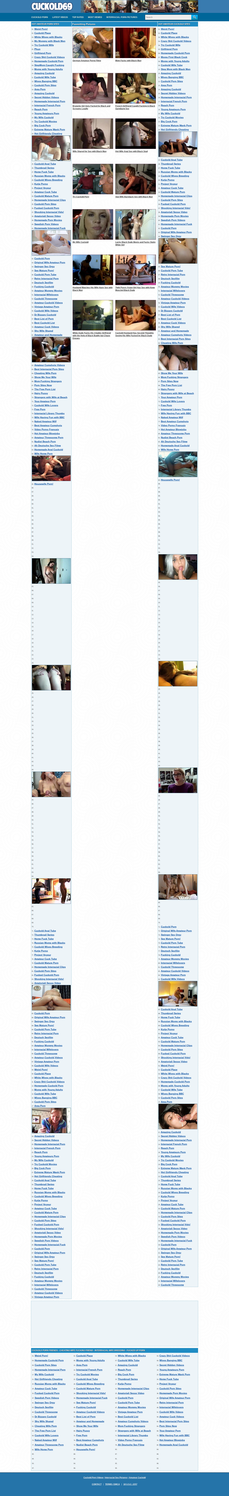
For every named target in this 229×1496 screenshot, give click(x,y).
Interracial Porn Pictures (121, 17)
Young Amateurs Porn (46, 113)
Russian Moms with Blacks (49, 176)
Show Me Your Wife (45, 377)
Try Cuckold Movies (45, 121)
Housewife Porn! (43, 484)
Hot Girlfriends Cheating (48, 133)
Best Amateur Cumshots (48, 425)
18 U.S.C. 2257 (130, 1484)
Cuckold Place (42, 33)
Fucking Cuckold (44, 286)
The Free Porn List (44, 389)
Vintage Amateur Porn (46, 306)
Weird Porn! (41, 29)
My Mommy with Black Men (49, 41)
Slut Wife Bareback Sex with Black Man (134, 197)
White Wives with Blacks (48, 37)
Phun (37, 49)
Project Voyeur (42, 188)
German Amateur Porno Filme (87, 60)
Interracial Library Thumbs (49, 413)
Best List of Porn (44, 318)
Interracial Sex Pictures (116, 1477)
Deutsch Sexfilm (43, 282)
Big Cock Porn (42, 125)
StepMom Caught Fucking (49, 65)
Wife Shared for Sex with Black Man (89, 151)
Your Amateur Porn (45, 401)
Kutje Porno (41, 184)
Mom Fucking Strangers (48, 381)
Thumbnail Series (44, 167)
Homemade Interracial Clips (50, 200)
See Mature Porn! (44, 270)
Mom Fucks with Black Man (128, 60)
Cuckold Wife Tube (45, 77)
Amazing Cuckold (44, 73)
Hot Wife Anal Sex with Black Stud (131, 151)
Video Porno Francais (46, 429)
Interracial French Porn (47, 105)
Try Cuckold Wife (44, 45)
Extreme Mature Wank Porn (49, 129)
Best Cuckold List (44, 322)
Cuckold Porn (39, 17)
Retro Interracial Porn (46, 278)
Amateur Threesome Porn (48, 437)
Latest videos (60, 17)
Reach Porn (41, 109)
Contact (97, 1484)
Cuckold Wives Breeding (48, 180)
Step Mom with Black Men (175, 69)
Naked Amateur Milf (45, 421)
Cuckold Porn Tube (45, 274)
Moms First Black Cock (174, 57)
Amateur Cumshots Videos (49, 365)
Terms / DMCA (112, 1484)
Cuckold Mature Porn (46, 196)
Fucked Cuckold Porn (46, 208)
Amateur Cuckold (137, 1477)
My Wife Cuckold (44, 117)
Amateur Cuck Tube (45, 192)
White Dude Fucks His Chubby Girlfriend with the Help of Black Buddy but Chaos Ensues (92, 335)
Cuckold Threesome (45, 298)
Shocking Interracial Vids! (49, 212)
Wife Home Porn (43, 453)
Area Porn (40, 89)
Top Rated (78, 17)
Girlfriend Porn (42, 53)
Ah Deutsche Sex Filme (47, 445)
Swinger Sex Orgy (44, 266)
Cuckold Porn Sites (45, 85)
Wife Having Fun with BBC (49, 417)
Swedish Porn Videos (46, 224)
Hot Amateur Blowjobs (47, 433)
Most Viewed (95, 17)
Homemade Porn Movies (48, 220)
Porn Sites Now (43, 385)
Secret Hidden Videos (46, 97)
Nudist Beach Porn (45, 441)
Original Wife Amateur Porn (49, 262)
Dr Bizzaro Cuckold (45, 314)
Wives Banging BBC (45, 81)
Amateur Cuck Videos (46, 326)
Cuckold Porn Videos (93, 1477)
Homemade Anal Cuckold (48, 449)
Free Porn (39, 409)
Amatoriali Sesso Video (47, 216)
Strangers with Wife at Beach (50, 397)
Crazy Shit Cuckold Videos (49, 57)
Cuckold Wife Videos (46, 310)
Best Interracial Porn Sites (49, 369)
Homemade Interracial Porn (49, 101)
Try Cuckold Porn (81, 197)
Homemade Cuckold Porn (48, 61)
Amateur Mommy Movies (48, 290)
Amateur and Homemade (48, 334)
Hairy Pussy (41, 393)
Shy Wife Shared (43, 330)
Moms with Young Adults (48, 69)
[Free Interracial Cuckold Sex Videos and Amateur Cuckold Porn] (52, 12)
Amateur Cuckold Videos (48, 302)
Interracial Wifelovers (46, 294)
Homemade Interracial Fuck (50, 228)
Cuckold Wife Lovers (46, 405)
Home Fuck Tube (44, 172)
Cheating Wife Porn (45, 373)
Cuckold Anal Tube (45, 163)
